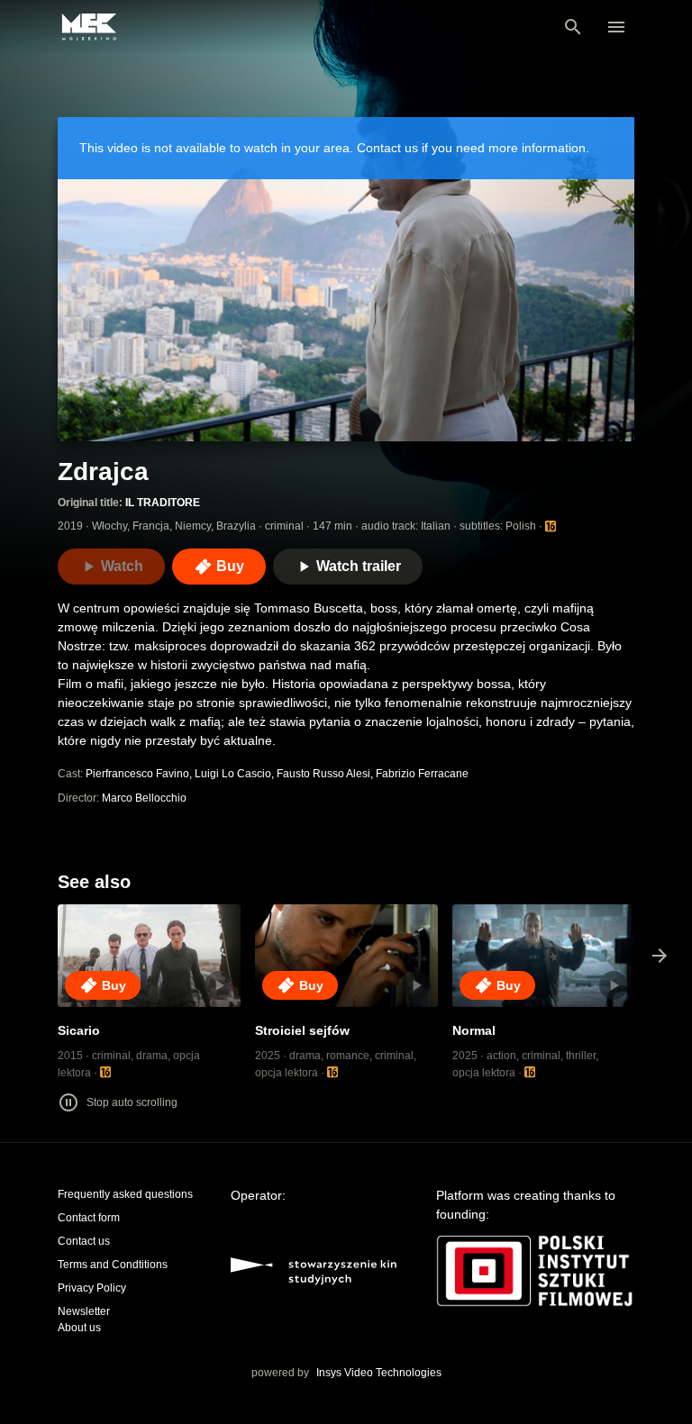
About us (79, 1327)
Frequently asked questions (125, 1194)
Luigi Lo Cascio (233, 773)
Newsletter (84, 1311)
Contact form (89, 1217)
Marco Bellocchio (144, 798)
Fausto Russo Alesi (323, 773)
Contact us (84, 1241)
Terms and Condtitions (113, 1264)
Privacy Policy (92, 1288)
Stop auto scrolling (132, 1102)
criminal (284, 526)
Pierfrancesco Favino (137, 773)
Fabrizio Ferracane (422, 773)
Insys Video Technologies (379, 1372)
